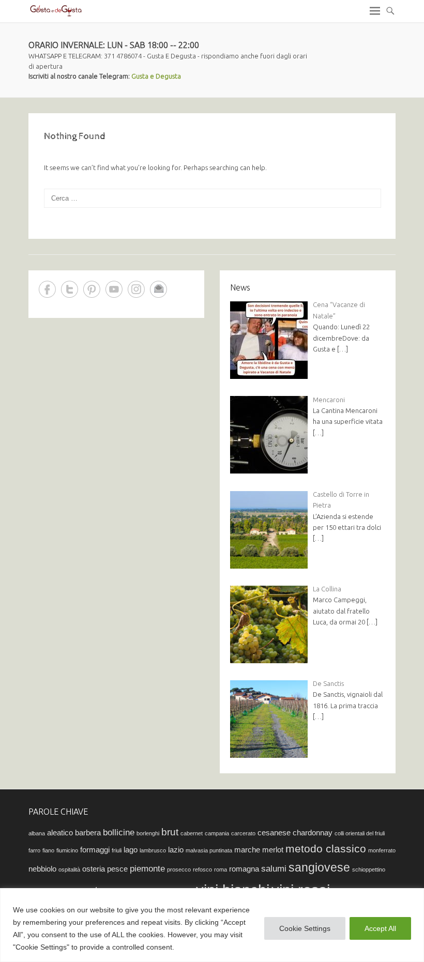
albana (36, 833)
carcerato (243, 833)
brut (169, 831)
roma (220, 869)
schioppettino (368, 869)
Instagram (136, 289)
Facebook (47, 289)
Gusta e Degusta (156, 76)
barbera (88, 833)
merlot (272, 850)
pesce (117, 869)
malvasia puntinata (209, 850)
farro (34, 850)
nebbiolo (42, 869)
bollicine (118, 832)
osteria (93, 869)
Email (158, 289)
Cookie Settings (304, 928)
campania (217, 833)
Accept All (380, 928)
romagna (244, 869)
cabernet (191, 833)
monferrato (382, 850)
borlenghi (148, 833)
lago (131, 850)
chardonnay (312, 833)
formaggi (95, 850)
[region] (212, 925)
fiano (48, 850)
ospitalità (69, 869)
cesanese (274, 833)
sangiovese (319, 867)
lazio (176, 850)
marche (247, 850)
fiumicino (67, 850)
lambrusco (153, 850)
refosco (202, 869)
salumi (273, 868)
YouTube (114, 289)
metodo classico (325, 848)
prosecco (179, 869)
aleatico (60, 833)
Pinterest (91, 289)
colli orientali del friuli (360, 833)
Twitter (69, 289)
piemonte (147, 868)
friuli (117, 850)
